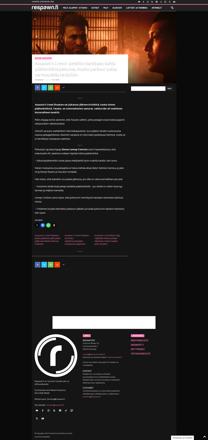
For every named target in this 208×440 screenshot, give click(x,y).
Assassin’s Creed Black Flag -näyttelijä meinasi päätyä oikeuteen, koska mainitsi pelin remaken (108, 239)
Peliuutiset (47, 58)
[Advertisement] (104, 296)
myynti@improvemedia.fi (94, 354)
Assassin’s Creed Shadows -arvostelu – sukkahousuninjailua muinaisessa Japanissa (77, 239)
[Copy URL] (64, 87)
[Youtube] (174, 2)
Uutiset (95, 8)
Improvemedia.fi (114, 357)
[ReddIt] (57, 87)
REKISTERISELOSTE (139, 340)
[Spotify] (156, 2)
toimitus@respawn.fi (55, 405)
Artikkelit (157, 8)
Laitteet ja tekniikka (136, 8)
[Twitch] (165, 2)
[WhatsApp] (50, 87)
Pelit (105, 8)
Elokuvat (117, 8)
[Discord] (139, 2)
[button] (172, 8)
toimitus (47, 80)
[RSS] (152, 2)
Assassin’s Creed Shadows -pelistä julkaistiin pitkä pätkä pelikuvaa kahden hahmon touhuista (47, 239)
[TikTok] (161, 2)
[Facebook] (143, 2)
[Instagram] (148, 2)
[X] (169, 2)
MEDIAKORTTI (137, 345)
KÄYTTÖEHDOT (138, 349)
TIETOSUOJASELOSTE (140, 353)
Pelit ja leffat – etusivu (75, 8)
